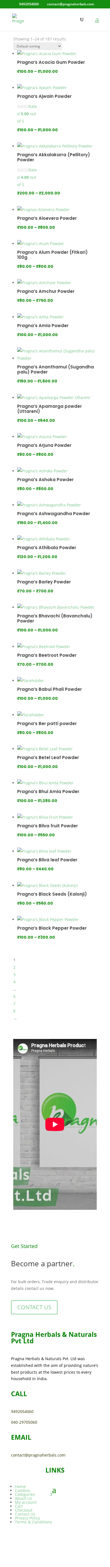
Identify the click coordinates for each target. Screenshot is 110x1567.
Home (20, 1486)
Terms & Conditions (33, 1522)
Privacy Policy (27, 1518)
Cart (19, 1506)
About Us (23, 1498)
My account (26, 1502)
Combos (22, 1490)
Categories (25, 1494)
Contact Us (25, 1514)
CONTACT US (34, 1307)
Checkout (23, 1510)
